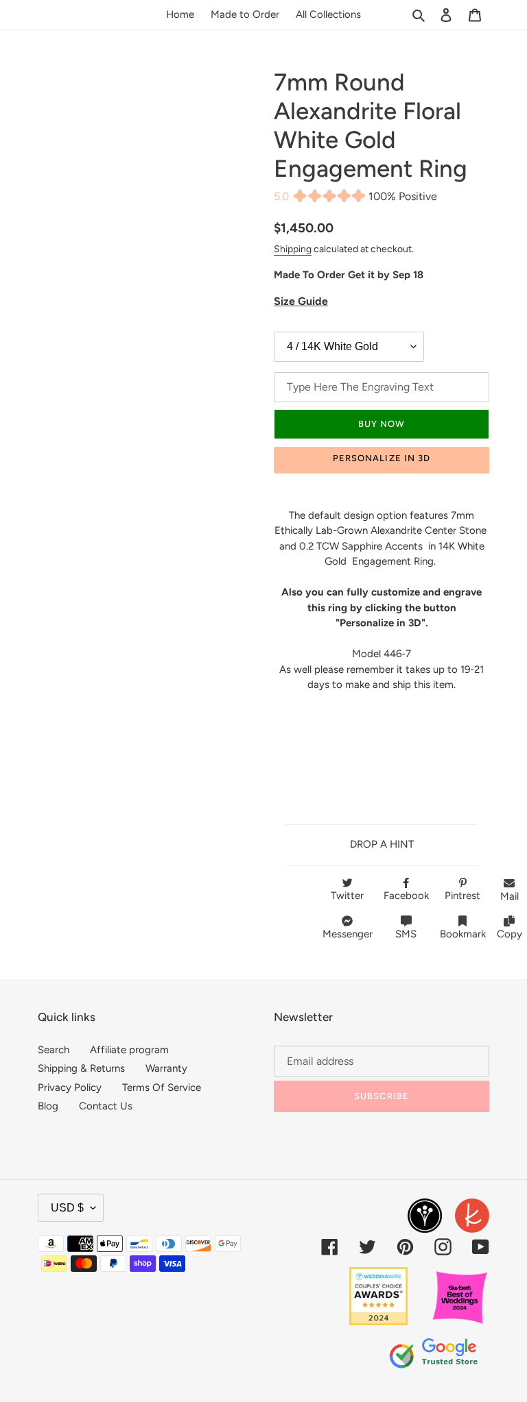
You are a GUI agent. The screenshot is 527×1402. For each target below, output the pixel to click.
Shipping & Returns (81, 1068)
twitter (347, 895)
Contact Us (105, 1106)
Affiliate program (129, 1050)
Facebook (406, 895)
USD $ (67, 1208)
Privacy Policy (70, 1087)
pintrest (462, 895)
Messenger (348, 934)
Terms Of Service (161, 1087)
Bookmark (463, 934)
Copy (509, 934)
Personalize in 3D (381, 458)
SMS (406, 934)
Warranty (166, 1068)
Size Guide (301, 301)
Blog (48, 1106)
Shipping (293, 248)
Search (53, 1050)
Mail (509, 896)
